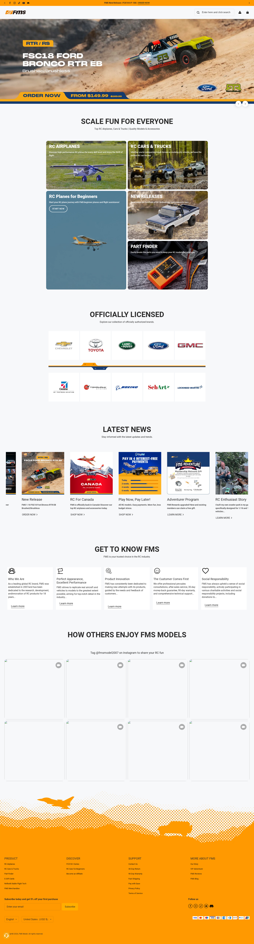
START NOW (58, 209)
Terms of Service (135, 893)
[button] (85, 364)
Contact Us (133, 864)
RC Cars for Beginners (75, 869)
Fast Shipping (134, 879)
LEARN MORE (23, 514)
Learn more (18, 606)
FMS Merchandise (12, 888)
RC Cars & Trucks (11, 869)
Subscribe (70, 906)
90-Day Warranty (135, 874)
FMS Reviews (196, 874)
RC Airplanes (9, 864)
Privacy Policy (134, 888)
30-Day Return (134, 869)
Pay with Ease (134, 883)
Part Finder (8, 874)
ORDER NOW (144, 3)
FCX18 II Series (72, 864)
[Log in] (240, 12)
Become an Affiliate (74, 874)
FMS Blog (194, 879)
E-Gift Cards (9, 879)
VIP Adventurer (196, 869)
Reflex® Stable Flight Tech (15, 883)
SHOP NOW (216, 514)
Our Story (194, 864)
